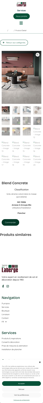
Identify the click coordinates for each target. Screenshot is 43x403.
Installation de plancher (12, 349)
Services (5, 307)
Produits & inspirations (11, 338)
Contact (5, 318)
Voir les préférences (21, 395)
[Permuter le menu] (21, 10)
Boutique (5, 311)
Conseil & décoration (11, 342)
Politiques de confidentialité (22, 400)
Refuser (21, 389)
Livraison (5, 314)
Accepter (21, 383)
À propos (6, 303)
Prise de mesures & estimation (15, 346)
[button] (40, 362)
